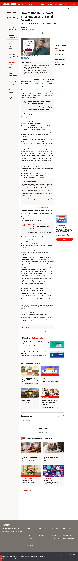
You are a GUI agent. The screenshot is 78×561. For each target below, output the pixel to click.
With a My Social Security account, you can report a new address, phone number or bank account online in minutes (38, 24)
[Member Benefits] (24, 438)
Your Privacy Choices (13, 558)
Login (71, 4)
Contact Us (41, 525)
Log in (51, 415)
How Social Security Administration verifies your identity (12, 45)
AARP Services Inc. (55, 538)
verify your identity (38, 85)
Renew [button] (19, 4)
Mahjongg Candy (59, 64)
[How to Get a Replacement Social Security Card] (57, 344)
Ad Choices (4, 558)
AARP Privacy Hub (12, 554)
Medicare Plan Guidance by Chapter (38, 227)
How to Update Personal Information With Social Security (37, 16)
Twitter (25, 58)
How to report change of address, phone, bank (12, 65)
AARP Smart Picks (41, 4)
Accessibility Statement (33, 554)
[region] (42, 424)
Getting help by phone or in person (13, 36)
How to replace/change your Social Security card (13, 55)
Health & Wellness (32, 224)
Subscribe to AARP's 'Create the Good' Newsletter (39, 102)
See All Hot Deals (26, 495)
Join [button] (13, 4)
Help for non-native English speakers (12, 91)
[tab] (24, 425)
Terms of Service (21, 554)
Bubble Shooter (59, 55)
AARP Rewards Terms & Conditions (9, 556)
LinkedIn (27, 58)
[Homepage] (6, 4)
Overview (11, 23)
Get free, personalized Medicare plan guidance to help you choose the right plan (39, 231)
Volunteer (29, 531)
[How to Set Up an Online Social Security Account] (57, 354)
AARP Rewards (30, 538)
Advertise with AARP (55, 525)
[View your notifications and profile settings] (63, 425)
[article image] (69, 8)
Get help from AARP (12, 97)
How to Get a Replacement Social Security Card (35, 343)
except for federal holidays (46, 151)
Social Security (12, 12)
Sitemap (4, 554)
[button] (73, 8)
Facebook (22, 58)
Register (66, 4)
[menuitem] (3, 8)
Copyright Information (24, 556)
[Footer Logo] (12, 525)
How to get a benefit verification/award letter (13, 74)
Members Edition (49, 4)
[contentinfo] (35, 55)
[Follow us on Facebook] (61, 554)
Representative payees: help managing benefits (13, 83)
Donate (28, 528)
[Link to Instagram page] (69, 554)
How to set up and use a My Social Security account (13, 29)
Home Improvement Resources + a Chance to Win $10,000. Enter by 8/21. (38, 1)
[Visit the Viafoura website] (44, 432)
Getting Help (31, 29)
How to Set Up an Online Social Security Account (34, 353)
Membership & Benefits (30, 4)
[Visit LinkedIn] (74, 554)
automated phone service (28, 143)
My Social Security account (36, 83)
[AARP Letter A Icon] (24, 226)
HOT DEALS (26, 490)
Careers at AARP (54, 528)
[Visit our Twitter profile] (65, 554)
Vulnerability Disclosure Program (38, 556)
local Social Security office (45, 95)
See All (61, 438)
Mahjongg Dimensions (61, 50)
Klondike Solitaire (60, 59)
